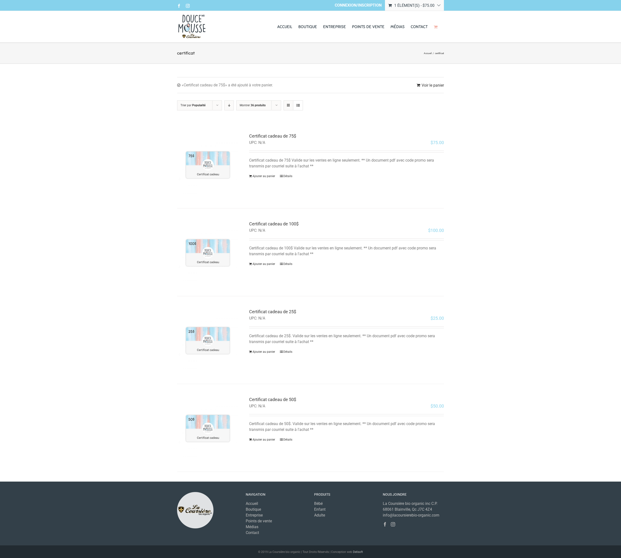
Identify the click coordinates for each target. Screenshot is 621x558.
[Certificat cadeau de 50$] (207, 428)
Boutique (253, 509)
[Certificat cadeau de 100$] (207, 252)
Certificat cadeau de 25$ (272, 311)
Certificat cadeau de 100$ (274, 223)
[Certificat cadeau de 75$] (207, 164)
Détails (287, 176)
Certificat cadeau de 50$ (272, 399)
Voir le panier (433, 85)
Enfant (320, 509)
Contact (252, 532)
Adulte (319, 515)
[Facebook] (385, 524)
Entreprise (254, 515)
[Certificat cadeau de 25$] (207, 340)
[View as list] (298, 105)
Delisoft (358, 552)
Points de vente (259, 521)
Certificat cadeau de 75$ (272, 136)
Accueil (252, 503)
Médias (252, 527)
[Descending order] (229, 105)
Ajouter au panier (264, 176)
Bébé (318, 503)
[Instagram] (393, 524)
